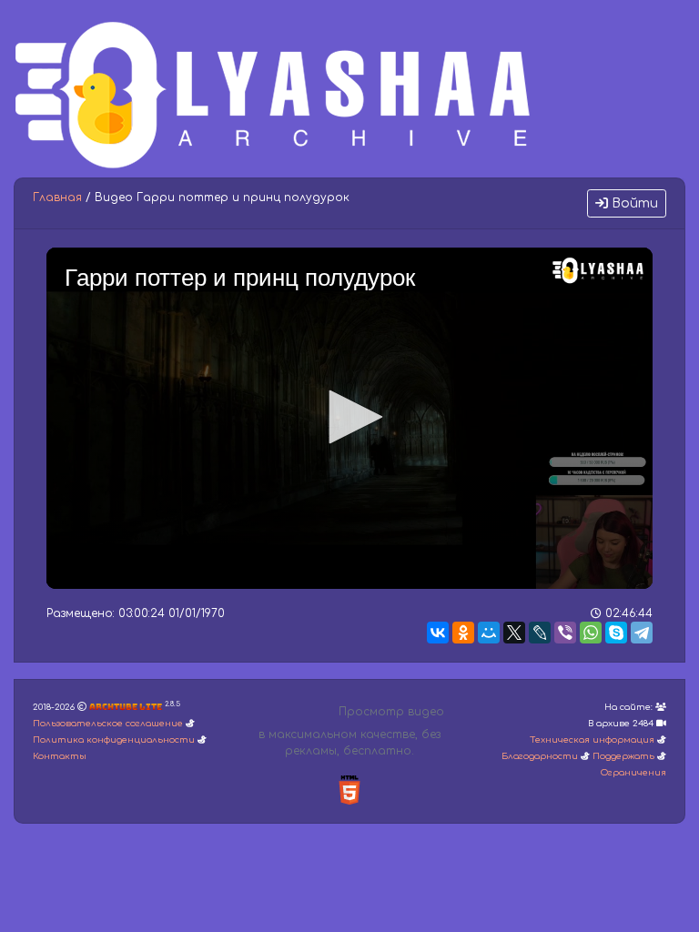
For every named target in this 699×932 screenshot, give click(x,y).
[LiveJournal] (540, 632)
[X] (514, 632)
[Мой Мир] (489, 632)
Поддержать (623, 756)
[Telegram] (642, 632)
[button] (349, 417)
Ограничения (633, 772)
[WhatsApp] (591, 632)
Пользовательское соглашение (108, 723)
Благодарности (539, 756)
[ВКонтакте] (438, 632)
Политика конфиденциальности (114, 740)
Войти (633, 203)
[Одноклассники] (463, 632)
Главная (57, 197)
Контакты (59, 756)
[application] (349, 418)
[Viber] (565, 632)
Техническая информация (592, 740)
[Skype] (616, 632)
